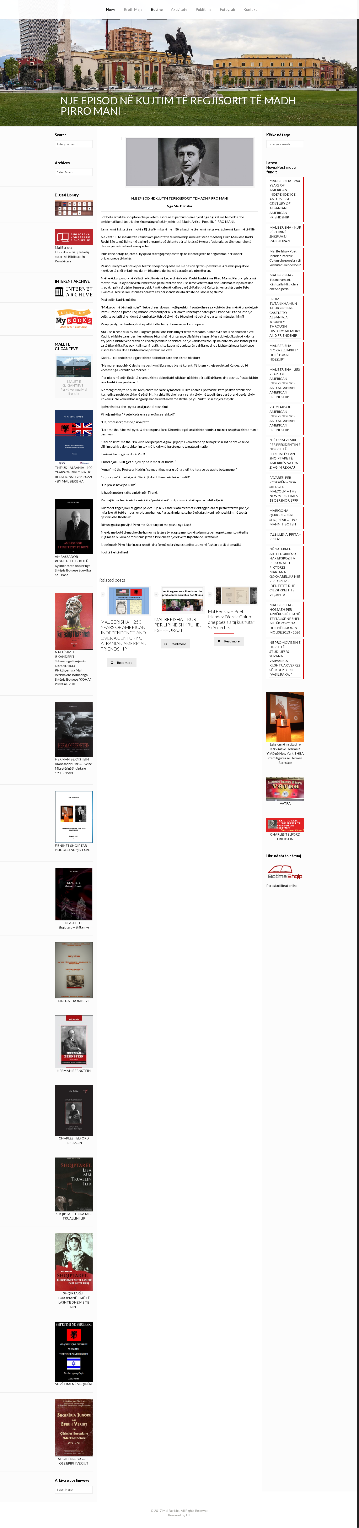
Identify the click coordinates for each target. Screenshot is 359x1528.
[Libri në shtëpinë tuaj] (285, 872)
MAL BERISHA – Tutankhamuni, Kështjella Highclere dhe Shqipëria (283, 282)
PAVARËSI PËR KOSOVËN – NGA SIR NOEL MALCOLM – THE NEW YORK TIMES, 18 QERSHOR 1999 (283, 488)
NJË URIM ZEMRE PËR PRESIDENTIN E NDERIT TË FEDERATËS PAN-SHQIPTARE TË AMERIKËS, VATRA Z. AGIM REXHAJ (284, 453)
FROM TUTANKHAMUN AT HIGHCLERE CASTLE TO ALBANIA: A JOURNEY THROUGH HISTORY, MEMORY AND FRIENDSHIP (284, 317)
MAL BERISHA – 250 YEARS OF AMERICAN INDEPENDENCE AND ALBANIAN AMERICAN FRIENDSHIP (284, 383)
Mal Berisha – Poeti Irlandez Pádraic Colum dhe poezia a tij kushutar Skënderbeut (231, 619)
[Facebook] (179, 1522)
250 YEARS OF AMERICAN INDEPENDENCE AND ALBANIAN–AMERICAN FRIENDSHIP (282, 418)
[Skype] (174, 1522)
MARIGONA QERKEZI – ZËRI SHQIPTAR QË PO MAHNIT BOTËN (283, 517)
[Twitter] (185, 1522)
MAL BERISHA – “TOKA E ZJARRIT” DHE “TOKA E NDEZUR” (283, 352)
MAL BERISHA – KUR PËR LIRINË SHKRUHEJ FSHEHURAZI (178, 625)
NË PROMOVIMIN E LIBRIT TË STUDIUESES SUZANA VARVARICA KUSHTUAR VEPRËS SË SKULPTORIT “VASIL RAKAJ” (284, 658)
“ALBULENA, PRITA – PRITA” (285, 536)
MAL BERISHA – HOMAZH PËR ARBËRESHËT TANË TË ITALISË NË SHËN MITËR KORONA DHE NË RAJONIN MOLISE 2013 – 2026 (285, 618)
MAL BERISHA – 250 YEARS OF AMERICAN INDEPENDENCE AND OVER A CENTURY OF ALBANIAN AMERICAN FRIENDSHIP (124, 635)
